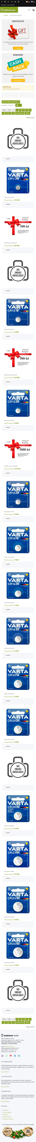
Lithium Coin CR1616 (9, 557)
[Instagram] (11, 1055)
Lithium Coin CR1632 (9, 648)
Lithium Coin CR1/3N (9, 197)
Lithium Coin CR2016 (9, 694)
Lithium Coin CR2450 (9, 962)
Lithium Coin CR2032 (9, 825)
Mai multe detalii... (5, 1071)
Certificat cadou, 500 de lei (10, 375)
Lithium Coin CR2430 (9, 917)
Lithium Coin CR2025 (9, 739)
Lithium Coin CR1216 (9, 329)
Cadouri (18, 48)
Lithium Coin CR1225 (9, 511)
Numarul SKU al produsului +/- (11, 102)
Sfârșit (27, 113)
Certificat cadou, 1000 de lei (10, 466)
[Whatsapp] (7, 1055)
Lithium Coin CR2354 (9, 871)
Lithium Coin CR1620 (9, 602)
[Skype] (19, 1055)
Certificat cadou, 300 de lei (10, 243)
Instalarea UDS (19, 80)
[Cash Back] (18, 31)
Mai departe (19, 113)
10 (13, 113)
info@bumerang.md (9, 1046)
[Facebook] (15, 1055)
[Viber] (3, 1055)
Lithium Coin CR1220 (9, 420)
